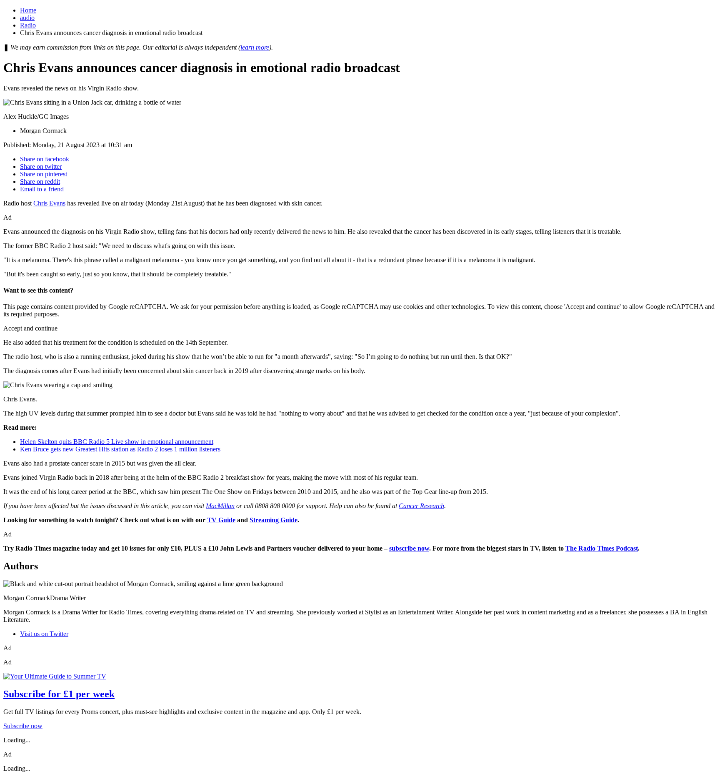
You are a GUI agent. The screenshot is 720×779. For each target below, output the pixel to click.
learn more (254, 47)
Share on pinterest (43, 174)
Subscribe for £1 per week (59, 694)
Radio (28, 25)
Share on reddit (40, 181)
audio (27, 17)
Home (28, 10)
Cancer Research (421, 505)
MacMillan (220, 505)
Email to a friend (42, 189)
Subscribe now (22, 725)
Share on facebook (44, 159)
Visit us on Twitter (44, 633)
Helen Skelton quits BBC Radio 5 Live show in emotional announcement (116, 441)
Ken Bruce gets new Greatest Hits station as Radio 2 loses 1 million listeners (120, 449)
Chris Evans (49, 203)
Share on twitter (41, 166)
